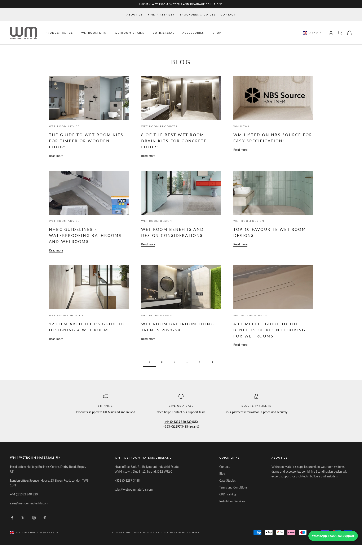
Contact (228, 14)
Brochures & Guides (198, 14)
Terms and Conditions (233, 487)
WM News (241, 126)
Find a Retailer (161, 14)
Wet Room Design (156, 220)
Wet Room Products (159, 126)
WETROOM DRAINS (129, 32)
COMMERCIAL (163, 32)
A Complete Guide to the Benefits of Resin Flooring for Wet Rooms (269, 330)
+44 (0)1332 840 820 (24, 494)
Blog (222, 473)
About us (135, 14)
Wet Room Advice (64, 126)
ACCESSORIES (193, 32)
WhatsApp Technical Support (333, 535)
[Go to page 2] (212, 362)
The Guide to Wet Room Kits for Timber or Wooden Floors (86, 140)
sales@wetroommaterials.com (29, 503)
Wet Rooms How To (66, 315)
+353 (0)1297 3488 (127, 480)
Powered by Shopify (183, 532)
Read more (56, 156)
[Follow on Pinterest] (45, 518)
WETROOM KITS (93, 32)
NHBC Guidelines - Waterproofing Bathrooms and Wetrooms (85, 235)
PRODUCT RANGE (59, 32)
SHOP (217, 32)
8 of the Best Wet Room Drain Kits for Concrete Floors (174, 140)
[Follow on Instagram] (34, 518)
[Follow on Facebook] (12, 518)
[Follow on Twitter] (23, 518)
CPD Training (227, 494)
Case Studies (227, 480)
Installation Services (232, 501)
